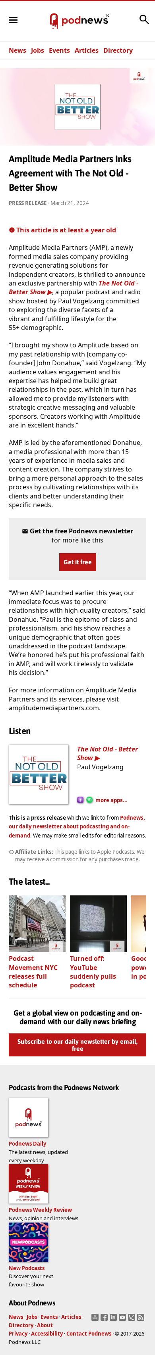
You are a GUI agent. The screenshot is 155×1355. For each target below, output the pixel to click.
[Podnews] (54, 21)
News (17, 50)
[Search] (144, 23)
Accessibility (47, 1333)
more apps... (111, 800)
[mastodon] (96, 1319)
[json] (132, 1319)
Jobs (37, 50)
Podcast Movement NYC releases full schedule (33, 971)
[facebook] (105, 1319)
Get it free (78, 561)
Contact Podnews (88, 1333)
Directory (118, 50)
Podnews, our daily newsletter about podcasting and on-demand (77, 826)
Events (59, 50)
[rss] (141, 1319)
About (45, 1325)
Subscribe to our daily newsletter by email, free (77, 1045)
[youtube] (123, 1319)
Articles (87, 50)
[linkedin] (114, 1319)
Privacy (18, 1333)
